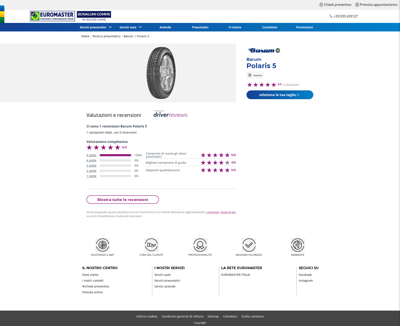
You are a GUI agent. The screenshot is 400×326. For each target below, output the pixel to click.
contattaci (213, 212)
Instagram (306, 280)
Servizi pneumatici (167, 280)
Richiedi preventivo (95, 286)
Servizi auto (162, 275)
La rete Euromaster (241, 268)
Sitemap (213, 316)
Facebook (305, 275)
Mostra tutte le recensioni (122, 199)
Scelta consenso (252, 316)
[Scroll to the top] (389, 317)
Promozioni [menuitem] (304, 27)
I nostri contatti (93, 280)
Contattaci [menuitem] (269, 27)
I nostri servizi (169, 268)
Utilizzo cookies (147, 316)
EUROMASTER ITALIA (235, 275)
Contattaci (230, 316)
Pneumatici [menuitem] (200, 27)
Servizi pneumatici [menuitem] (94, 27)
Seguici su (309, 268)
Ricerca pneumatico (106, 36)
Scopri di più (228, 212)
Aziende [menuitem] (165, 27)
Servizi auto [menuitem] (129, 27)
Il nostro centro (100, 268)
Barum (128, 36)
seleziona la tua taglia (277, 94)
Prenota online (92, 292)
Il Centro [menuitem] (235, 27)
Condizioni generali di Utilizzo (182, 316)
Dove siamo (90, 275)
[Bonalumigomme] (70, 16)
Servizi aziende (164, 286)
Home (85, 36)
